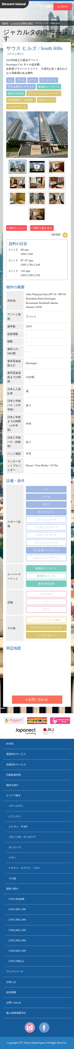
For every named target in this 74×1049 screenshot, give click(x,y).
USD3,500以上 (16, 961)
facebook (44, 1027)
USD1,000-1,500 (17, 909)
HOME (5, 23)
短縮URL (65, 235)
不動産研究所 (13, 774)
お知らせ (11, 982)
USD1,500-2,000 (17, 919)
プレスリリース (14, 971)
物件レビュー (17, 228)
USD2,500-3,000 (17, 940)
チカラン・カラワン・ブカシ (25, 867)
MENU (64, 6)
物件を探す (12, 785)
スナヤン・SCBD (18, 826)
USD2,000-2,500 (17, 930)
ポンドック (15, 847)
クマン (12, 857)
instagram (30, 1027)
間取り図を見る (43, 228)
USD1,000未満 (16, 899)
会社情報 (11, 992)
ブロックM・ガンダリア (22, 837)
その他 (12, 878)
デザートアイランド (8, 1)
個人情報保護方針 (16, 1012)
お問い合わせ (38, 699)
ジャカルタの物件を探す (21, 23)
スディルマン (16, 805)
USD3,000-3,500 (17, 950)
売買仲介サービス (16, 764)
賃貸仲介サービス (16, 754)
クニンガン (15, 816)
